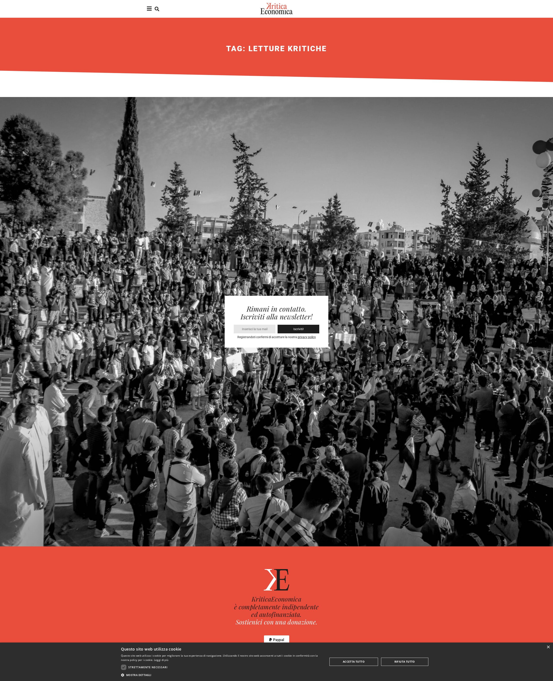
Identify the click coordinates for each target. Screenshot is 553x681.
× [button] (548, 647)
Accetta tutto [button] (354, 661)
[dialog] (276, 662)
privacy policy (307, 337)
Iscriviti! (298, 329)
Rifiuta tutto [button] (404, 661)
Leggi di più (161, 660)
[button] (276, 639)
